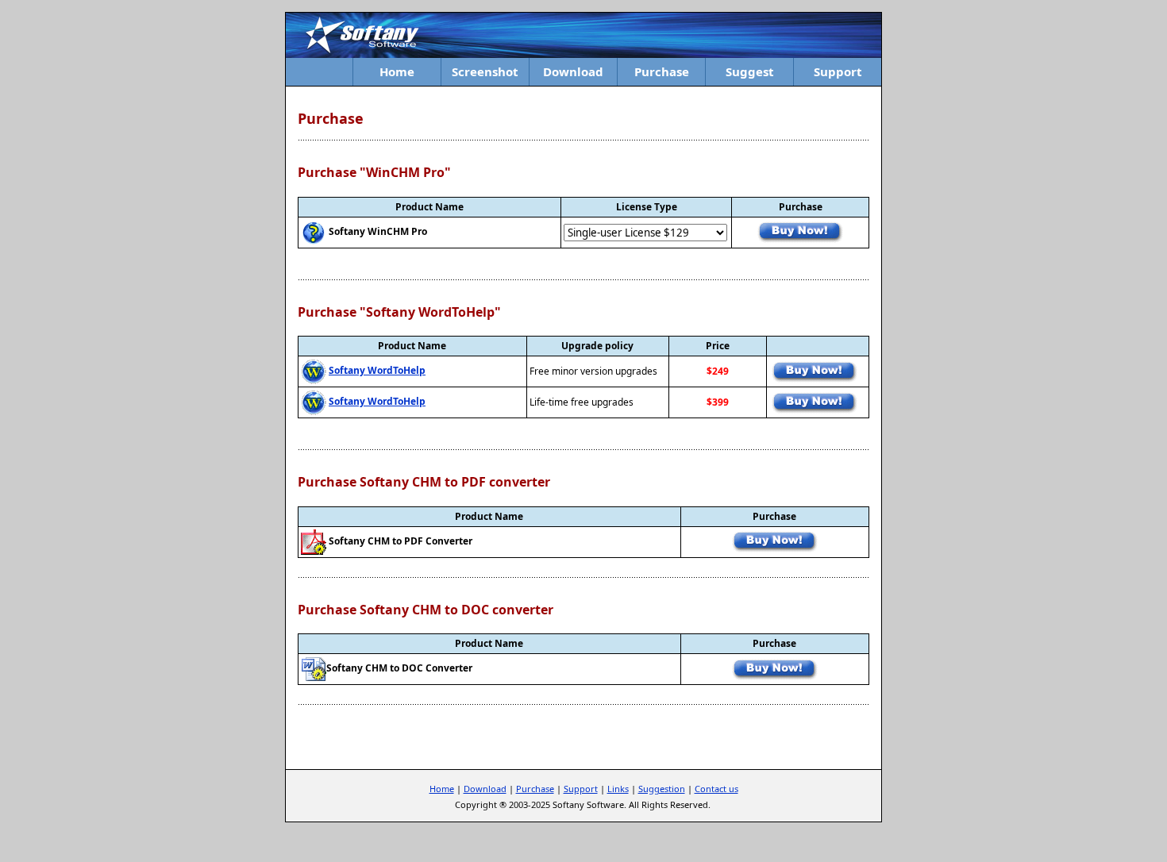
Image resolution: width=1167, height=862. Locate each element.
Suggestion (661, 789)
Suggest (750, 71)
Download (573, 71)
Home (396, 71)
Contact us (716, 789)
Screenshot (485, 71)
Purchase (661, 71)
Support (838, 71)
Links (618, 789)
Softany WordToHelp (377, 370)
